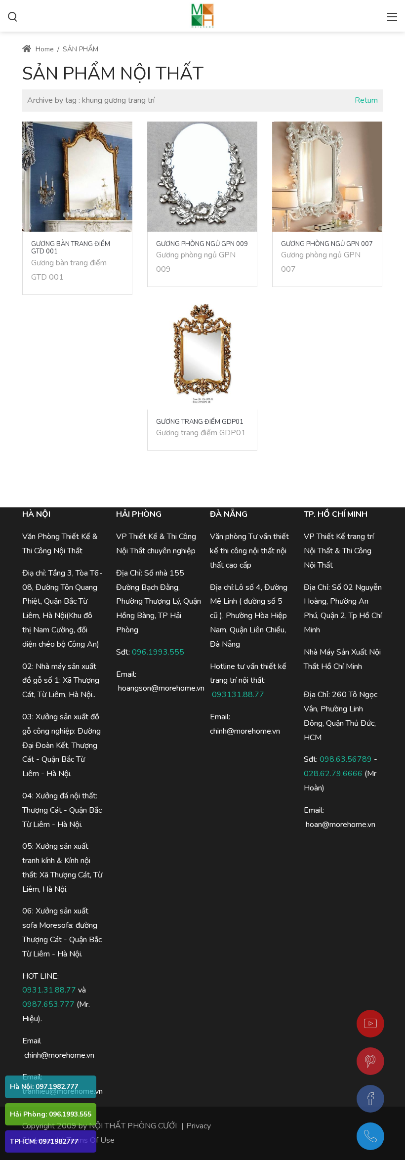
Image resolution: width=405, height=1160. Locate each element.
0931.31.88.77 (49, 990)
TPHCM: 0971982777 (44, 1141)
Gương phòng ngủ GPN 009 (202, 244)
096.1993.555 (158, 652)
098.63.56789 (346, 759)
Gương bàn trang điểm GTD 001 (70, 248)
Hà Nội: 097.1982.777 (44, 1086)
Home (44, 49)
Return (366, 100)
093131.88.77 (238, 694)
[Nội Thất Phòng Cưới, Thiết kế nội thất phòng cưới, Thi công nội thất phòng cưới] (202, 15)
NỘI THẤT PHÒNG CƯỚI (133, 1125)
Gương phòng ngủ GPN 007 (327, 244)
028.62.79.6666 (333, 773)
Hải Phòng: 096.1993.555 (50, 1114)
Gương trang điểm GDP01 (199, 421)
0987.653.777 (48, 1004)
